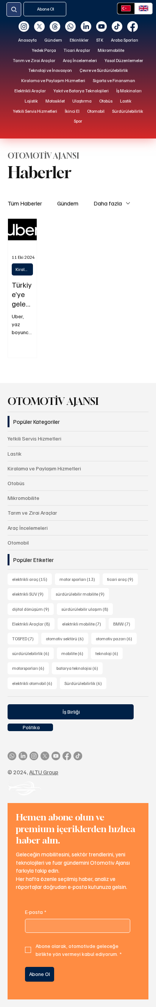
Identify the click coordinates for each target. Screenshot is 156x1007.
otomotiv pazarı (116, 638)
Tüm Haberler (25, 203)
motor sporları (79, 579)
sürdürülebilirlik (33, 653)
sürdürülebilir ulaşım (87, 609)
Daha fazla (108, 203)
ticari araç (122, 579)
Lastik (15, 453)
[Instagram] (24, 26)
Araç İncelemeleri (28, 528)
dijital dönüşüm (33, 609)
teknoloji (109, 653)
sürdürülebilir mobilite (82, 594)
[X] (39, 26)
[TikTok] (117, 26)
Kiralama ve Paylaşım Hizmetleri (24, 269)
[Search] (13, 9)
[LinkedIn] (86, 26)
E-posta (35, 912)
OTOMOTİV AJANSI (53, 401)
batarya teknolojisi (79, 668)
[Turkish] (126, 8)
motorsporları (30, 668)
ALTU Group (43, 771)
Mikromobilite (23, 498)
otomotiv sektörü (67, 638)
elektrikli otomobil (34, 683)
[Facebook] (132, 26)
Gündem (67, 203)
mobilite (74, 653)
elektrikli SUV (30, 594)
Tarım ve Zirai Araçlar (32, 512)
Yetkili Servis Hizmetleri (34, 438)
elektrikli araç (32, 579)
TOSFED (25, 638)
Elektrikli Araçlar (33, 624)
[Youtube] (101, 26)
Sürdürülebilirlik (85, 683)
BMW (124, 624)
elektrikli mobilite (84, 624)
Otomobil (18, 542)
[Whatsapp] (70, 26)
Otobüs (16, 483)
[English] (143, 8)
